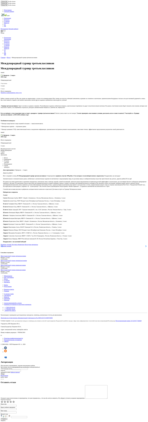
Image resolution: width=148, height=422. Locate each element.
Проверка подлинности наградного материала (17, 304)
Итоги (8, 57)
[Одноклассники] (5, 352)
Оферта (6, 341)
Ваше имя (3, 404)
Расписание (7, 18)
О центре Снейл (9, 294)
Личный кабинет (9, 11)
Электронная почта (6, 368)
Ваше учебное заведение (8, 407)
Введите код (4, 414)
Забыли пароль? (15, 372)
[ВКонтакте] (5, 348)
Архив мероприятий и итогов (13, 303)
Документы (7, 295)
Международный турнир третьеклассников (13, 256)
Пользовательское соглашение (13, 340)
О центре (7, 21)
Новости (6, 23)
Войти (6, 285)
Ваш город (4, 410)
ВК (5, 26)
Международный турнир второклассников (13, 270)
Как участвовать (9, 277)
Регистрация (7, 10)
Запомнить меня (5, 372)
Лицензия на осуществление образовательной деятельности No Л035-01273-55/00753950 (27, 318)
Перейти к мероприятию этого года (11, 92)
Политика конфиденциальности (13, 338)
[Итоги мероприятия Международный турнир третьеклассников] (5, 15)
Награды (6, 300)
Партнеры (7, 298)
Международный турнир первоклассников (13, 265)
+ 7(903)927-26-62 (9, 309)
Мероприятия (8, 276)
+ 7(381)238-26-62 (9, 307)
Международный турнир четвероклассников (14, 260)
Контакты (7, 282)
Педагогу (7, 19)
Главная (3, 57)
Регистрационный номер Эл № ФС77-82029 (128, 321)
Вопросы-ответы (9, 289)
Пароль (3, 370)
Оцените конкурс (6, 399)
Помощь (6, 291)
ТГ (5, 24)
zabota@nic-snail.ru (10, 310)
